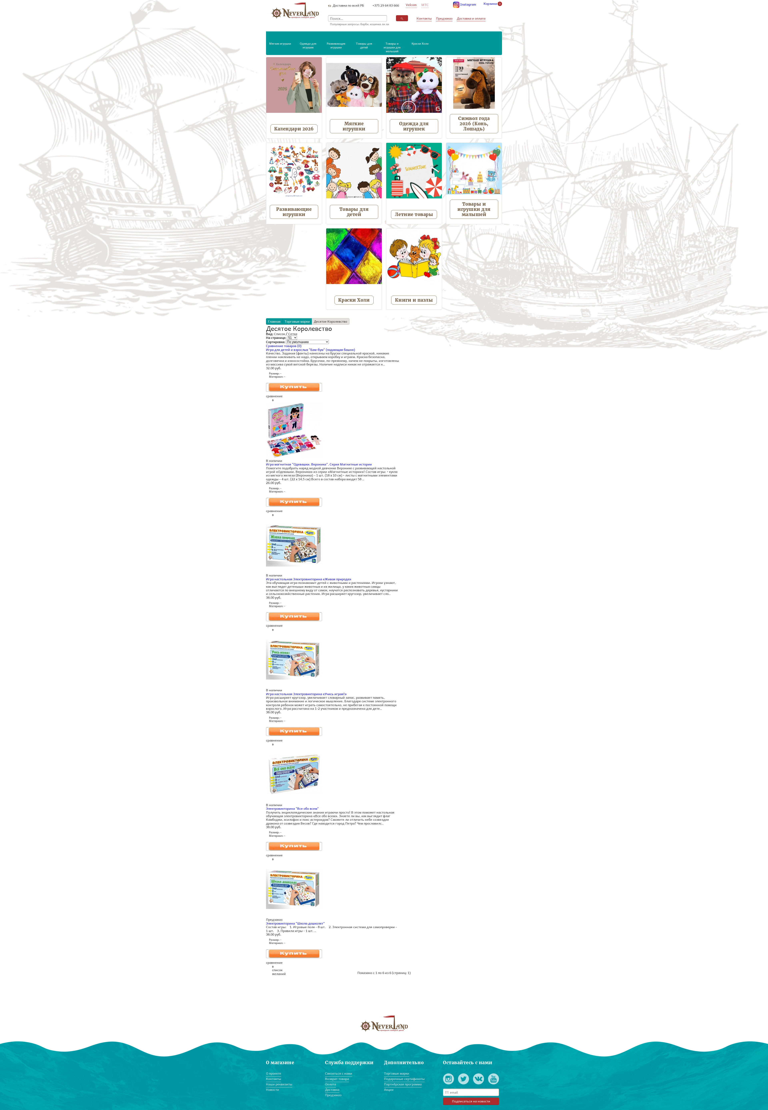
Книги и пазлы (414, 300)
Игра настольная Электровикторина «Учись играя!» (306, 694)
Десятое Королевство (330, 321)
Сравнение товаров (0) (283, 346)
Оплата (330, 1084)
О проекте (273, 1073)
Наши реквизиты (279, 1084)
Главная (274, 321)
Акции (389, 1089)
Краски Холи (354, 300)
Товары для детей (354, 211)
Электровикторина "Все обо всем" (292, 808)
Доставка (332, 1089)
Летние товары (414, 214)
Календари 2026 (294, 129)
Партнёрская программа (403, 1084)
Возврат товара (337, 1079)
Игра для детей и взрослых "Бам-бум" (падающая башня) (310, 349)
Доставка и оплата (471, 18)
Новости (272, 1089)
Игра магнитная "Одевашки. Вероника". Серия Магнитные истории (319, 464)
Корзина (492, 4)
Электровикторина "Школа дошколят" (295, 923)
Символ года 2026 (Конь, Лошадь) (474, 124)
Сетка (292, 334)
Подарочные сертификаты (404, 1079)
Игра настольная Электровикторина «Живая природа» (308, 579)
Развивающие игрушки (294, 211)
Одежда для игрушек (414, 126)
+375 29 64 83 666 (385, 5)
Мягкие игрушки (354, 126)
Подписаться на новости (471, 1101)
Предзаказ (444, 18)
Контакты (424, 18)
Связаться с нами (338, 1073)
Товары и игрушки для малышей (474, 209)
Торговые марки (297, 321)
